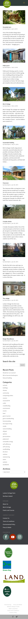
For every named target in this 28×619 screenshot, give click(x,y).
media (4, 426)
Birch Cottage (6, 104)
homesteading (7, 421)
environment (6, 408)
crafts (4, 403)
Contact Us (6, 518)
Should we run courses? (9, 373)
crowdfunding (6, 405)
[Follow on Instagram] (19, 537)
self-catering (6, 446)
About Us (5, 504)
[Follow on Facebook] (6, 537)
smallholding (6, 449)
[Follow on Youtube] (13, 537)
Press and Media (17, 604)
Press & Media (7, 527)
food (4, 413)
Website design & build (13, 606)
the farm (5, 452)
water (4, 459)
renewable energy (8, 441)
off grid (5, 431)
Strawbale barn (7, 27)
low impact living (7, 423)
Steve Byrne (7, 29)
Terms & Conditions (8, 521)
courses (5, 398)
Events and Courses (8, 510)
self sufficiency (7, 444)
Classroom (6, 183)
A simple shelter (7, 221)
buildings (5, 388)
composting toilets (8, 395)
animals (5, 385)
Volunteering (7, 604)
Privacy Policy (13, 612)
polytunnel (6, 439)
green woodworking (8, 418)
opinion (5, 434)
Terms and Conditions (13, 610)
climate (5, 390)
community (6, 393)
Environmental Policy (9, 524)
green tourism (7, 416)
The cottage (6, 298)
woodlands (6, 464)
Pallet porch (6, 65)
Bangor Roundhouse (8, 339)
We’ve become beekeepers (10, 375)
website (5, 462)
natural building (7, 429)
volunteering (6, 457)
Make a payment (13, 608)
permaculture (6, 436)
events (5, 411)
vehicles (5, 454)
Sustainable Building (8, 142)
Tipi (4, 260)
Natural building (7, 378)
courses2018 (6, 400)
